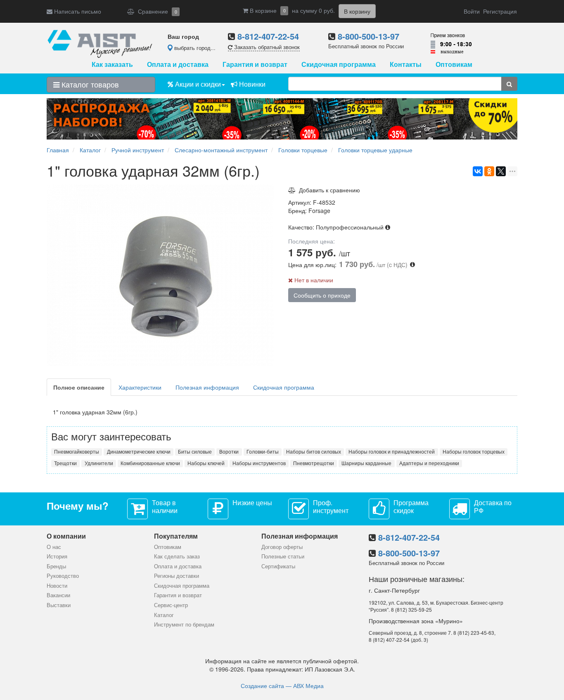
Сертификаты (278, 566)
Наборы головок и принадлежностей (391, 451)
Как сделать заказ (177, 556)
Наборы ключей (206, 463)
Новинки (251, 84)
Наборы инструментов (259, 463)
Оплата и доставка (178, 64)
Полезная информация (207, 387)
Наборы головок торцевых (474, 451)
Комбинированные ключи (150, 463)
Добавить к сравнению (328, 190)
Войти (472, 11)
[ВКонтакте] (478, 171)
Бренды (56, 566)
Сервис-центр (171, 605)
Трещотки (65, 463)
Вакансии (58, 595)
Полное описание (78, 387)
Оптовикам (454, 64)
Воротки (229, 451)
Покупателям (176, 536)
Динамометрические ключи (139, 451)
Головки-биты (262, 451)
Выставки (59, 605)
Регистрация (500, 11)
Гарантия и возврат (255, 64)
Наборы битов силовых (313, 451)
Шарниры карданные (366, 463)
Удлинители (99, 463)
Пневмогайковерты (76, 451)
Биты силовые (195, 451)
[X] (501, 171)
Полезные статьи (282, 556)
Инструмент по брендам (184, 624)
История (57, 556)
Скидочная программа (338, 64)
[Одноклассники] (489, 171)
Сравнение (156, 11)
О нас (54, 547)
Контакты (406, 64)
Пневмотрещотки (313, 463)
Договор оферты (282, 547)
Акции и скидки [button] (197, 84)
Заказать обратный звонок (266, 47)
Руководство (63, 575)
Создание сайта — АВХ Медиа (282, 685)
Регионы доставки (176, 575)
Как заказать (112, 64)
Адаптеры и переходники (429, 463)
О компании (66, 536)
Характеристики (139, 387)
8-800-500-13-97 (368, 36)
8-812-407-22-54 (268, 36)
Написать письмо (76, 11)
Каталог (164, 615)
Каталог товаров (89, 84)
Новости (57, 585)
